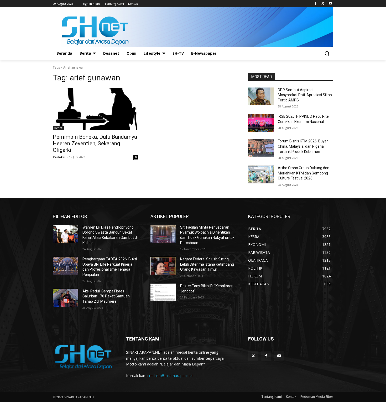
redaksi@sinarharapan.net (171, 375)
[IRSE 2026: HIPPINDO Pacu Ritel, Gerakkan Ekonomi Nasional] (261, 123)
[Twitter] (323, 4)
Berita (58, 128)
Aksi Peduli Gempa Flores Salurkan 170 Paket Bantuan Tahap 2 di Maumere (106, 296)
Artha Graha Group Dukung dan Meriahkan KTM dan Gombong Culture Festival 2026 (303, 173)
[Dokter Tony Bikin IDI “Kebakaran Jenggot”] (163, 292)
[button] (327, 53)
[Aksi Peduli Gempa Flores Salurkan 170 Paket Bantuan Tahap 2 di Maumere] (65, 298)
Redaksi (59, 157)
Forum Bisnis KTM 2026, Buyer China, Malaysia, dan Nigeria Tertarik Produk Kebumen (303, 146)
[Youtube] (330, 4)
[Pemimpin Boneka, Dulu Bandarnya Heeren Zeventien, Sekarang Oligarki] (95, 109)
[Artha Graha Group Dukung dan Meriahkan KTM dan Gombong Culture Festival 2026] (261, 174)
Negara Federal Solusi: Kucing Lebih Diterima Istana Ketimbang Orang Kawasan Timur (207, 264)
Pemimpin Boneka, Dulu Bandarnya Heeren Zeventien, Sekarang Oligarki (95, 143)
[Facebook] (316, 4)
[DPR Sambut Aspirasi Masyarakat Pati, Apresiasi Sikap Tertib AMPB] (261, 96)
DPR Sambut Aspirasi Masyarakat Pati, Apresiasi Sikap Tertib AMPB (305, 95)
